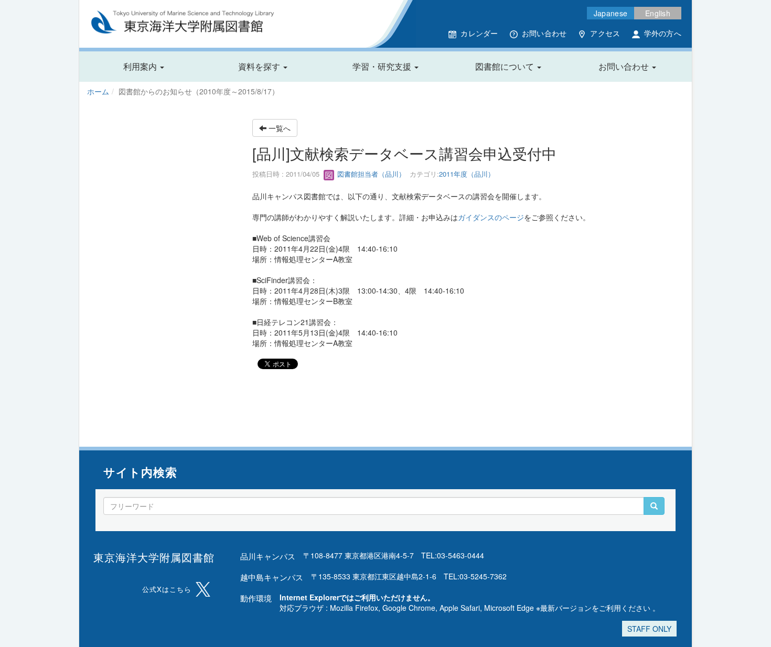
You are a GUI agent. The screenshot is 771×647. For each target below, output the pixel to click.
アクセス (605, 33)
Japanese (610, 13)
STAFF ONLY (649, 628)
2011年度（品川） (467, 174)
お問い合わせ (544, 33)
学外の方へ (662, 33)
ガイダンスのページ (491, 217)
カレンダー (479, 33)
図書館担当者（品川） (370, 174)
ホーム (98, 91)
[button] (143, 67)
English (657, 13)
